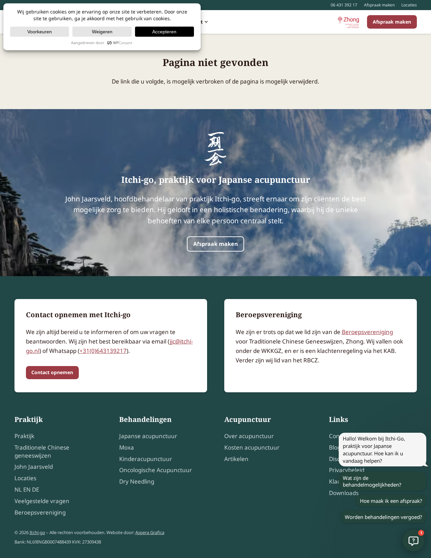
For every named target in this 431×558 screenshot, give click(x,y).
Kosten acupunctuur (251, 447)
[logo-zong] (348, 22)
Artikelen (236, 459)
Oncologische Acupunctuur (155, 470)
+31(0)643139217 (103, 351)
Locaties (409, 5)
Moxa (126, 447)
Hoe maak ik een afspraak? (391, 500)
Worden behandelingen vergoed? (383, 517)
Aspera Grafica (149, 532)
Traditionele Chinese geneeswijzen (41, 451)
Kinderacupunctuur (145, 459)
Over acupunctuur (249, 436)
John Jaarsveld (33, 466)
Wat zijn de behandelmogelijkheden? (372, 481)
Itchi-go (37, 532)
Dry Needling (136, 481)
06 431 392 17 (344, 5)
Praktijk (24, 436)
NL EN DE (26, 489)
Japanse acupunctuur (148, 436)
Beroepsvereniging (367, 332)
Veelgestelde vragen (41, 501)
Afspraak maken (379, 5)
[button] (205, 21)
